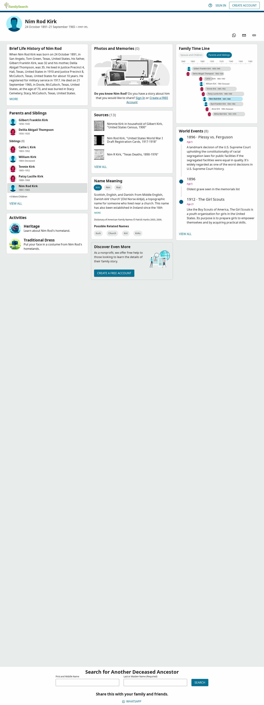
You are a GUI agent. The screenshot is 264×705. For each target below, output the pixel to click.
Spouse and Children (191, 55)
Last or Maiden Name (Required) (140, 676)
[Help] (210, 5)
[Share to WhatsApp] (234, 35)
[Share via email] (244, 35)
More (14, 99)
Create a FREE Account (114, 273)
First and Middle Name (67, 676)
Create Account (244, 5)
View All (16, 203)
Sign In (221, 5)
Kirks (137, 233)
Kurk (98, 233)
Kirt (126, 233)
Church (112, 233)
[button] (47, 122)
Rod (118, 187)
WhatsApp (133, 701)
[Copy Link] (254, 35)
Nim (108, 187)
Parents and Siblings (219, 55)
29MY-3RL (83, 26)
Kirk (98, 187)
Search (199, 682)
